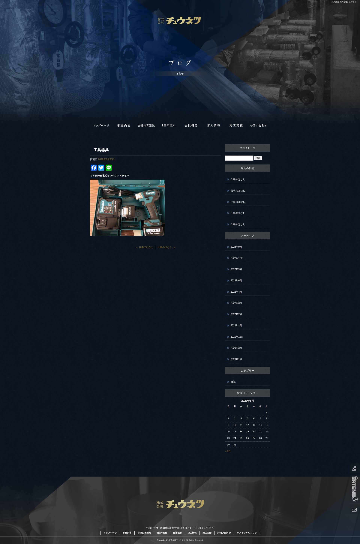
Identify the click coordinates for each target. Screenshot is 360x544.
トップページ (101, 125)
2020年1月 (236, 359)
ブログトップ (247, 147)
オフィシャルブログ (247, 532)
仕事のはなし (145, 247)
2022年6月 (236, 280)
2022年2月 (236, 314)
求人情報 (213, 125)
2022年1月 (236, 325)
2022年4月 (236, 291)
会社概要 (191, 125)
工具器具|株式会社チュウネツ (344, 2)
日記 (233, 381)
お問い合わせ (259, 125)
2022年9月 (236, 269)
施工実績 (236, 125)
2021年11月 (237, 336)
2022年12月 (237, 258)
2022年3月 (236, 303)
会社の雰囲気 (146, 125)
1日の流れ (169, 125)
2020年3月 (236, 348)
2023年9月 (236, 246)
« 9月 (228, 451)
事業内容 (123, 125)
